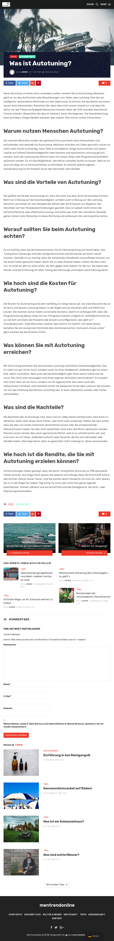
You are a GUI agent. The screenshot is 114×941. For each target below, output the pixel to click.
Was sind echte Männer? (61, 855)
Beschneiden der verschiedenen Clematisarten (93, 595)
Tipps (13, 57)
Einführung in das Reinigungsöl (66, 755)
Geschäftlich (32, 914)
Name (7, 684)
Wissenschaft (27, 57)
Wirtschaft (71, 914)
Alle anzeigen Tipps (55, 884)
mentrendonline (79, 935)
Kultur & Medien (50, 750)
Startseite (15, 914)
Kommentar (10, 644)
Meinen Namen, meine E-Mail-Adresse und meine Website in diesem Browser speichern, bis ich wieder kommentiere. (53, 725)
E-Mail (7, 696)
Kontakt (57, 918)
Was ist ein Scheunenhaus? (63, 821)
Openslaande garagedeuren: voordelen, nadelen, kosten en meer (37, 576)
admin (25, 72)
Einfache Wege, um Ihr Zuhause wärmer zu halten (28, 601)
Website (8, 708)
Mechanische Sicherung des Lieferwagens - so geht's (84, 574)
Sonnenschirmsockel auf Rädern (67, 788)
